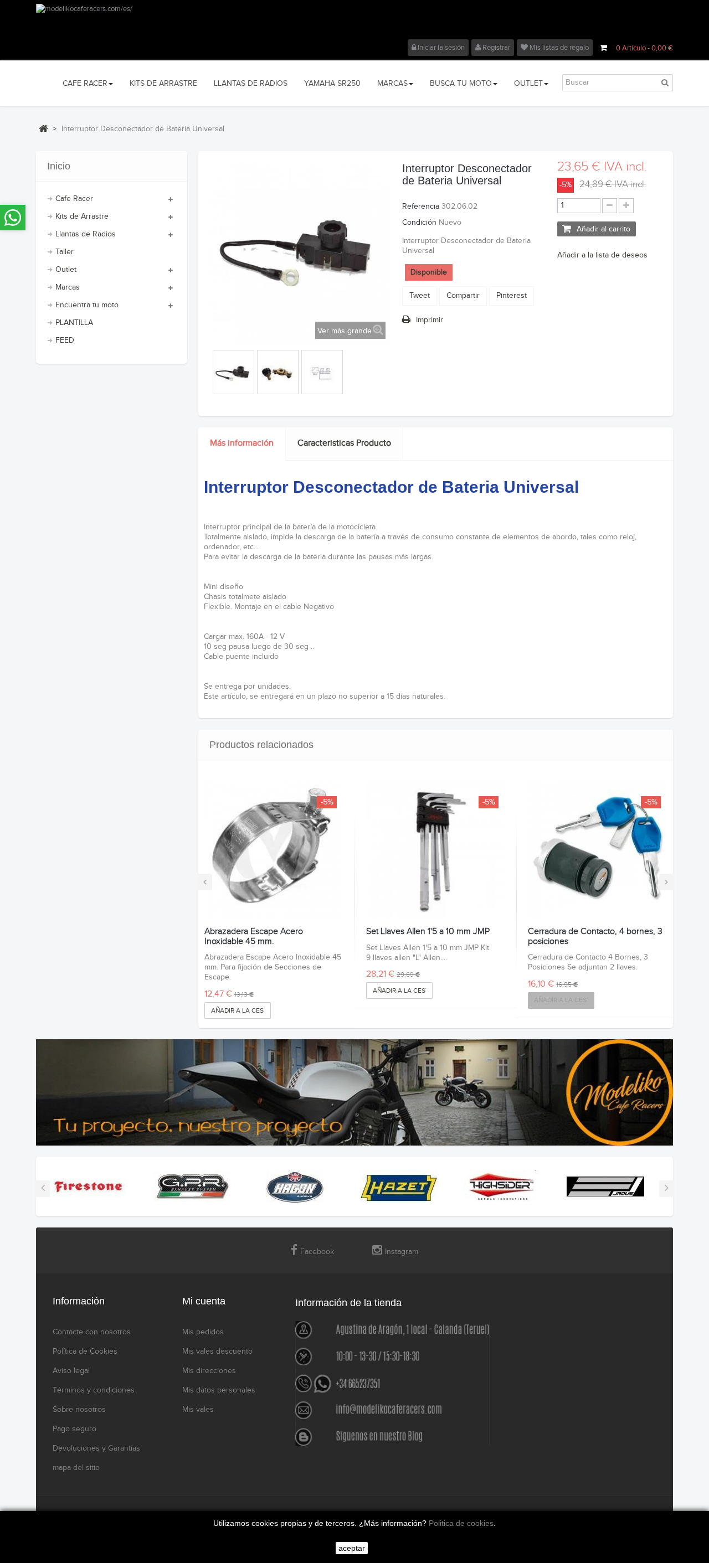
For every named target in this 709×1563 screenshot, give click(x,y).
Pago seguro (74, 1429)
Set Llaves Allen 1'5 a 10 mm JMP (428, 932)
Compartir (463, 295)
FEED (64, 340)
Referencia (420, 206)
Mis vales (198, 1409)
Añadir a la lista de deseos (602, 255)
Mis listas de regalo (558, 47)
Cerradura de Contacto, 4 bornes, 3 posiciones (595, 936)
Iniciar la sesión (440, 47)
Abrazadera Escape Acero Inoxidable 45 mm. (253, 936)
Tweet (419, 295)
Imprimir (429, 320)
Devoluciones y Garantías (96, 1448)
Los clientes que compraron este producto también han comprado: (211, 369)
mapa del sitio (76, 1467)
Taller (64, 251)
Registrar (495, 47)
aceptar (351, 1548)
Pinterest (511, 295)
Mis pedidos (203, 1332)
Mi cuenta (203, 1301)
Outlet (65, 269)
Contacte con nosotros (92, 1332)
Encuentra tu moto (87, 305)
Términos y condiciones (94, 1390)
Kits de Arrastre (82, 216)
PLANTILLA (74, 322)
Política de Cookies (85, 1351)
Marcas (67, 287)
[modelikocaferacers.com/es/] (354, 21)
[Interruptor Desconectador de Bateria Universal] (233, 373)
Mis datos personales (218, 1390)
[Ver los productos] (88, 1186)
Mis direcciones (209, 1370)
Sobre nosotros (79, 1409)
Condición (419, 222)
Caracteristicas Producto (344, 443)
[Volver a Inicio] (43, 128)
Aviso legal (71, 1370)
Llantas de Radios (85, 234)
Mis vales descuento (217, 1351)
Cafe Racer (74, 198)
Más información (242, 443)
